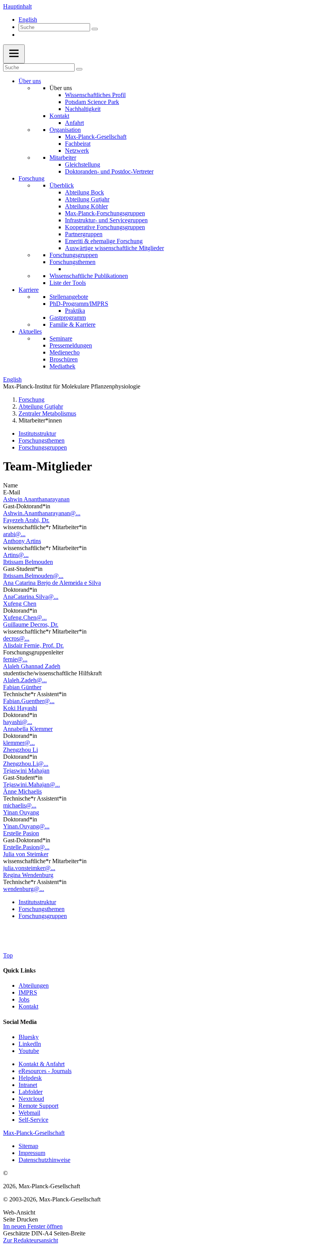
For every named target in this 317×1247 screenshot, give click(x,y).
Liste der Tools (67, 282)
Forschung (31, 178)
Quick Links (19, 970)
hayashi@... (17, 722)
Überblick (61, 185)
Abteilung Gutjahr (87, 199)
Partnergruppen (83, 234)
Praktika (75, 310)
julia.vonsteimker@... (29, 868)
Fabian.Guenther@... (29, 701)
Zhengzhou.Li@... (25, 763)
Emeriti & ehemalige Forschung (104, 241)
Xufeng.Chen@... (25, 617)
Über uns (30, 81)
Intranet (28, 1085)
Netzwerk (77, 150)
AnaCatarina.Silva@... (30, 596)
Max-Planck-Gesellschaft (95, 136)
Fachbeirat (77, 143)
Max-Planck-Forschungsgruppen (105, 213)
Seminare (60, 338)
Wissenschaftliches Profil (95, 95)
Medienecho (64, 352)
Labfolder (31, 1092)
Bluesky (29, 1037)
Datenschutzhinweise (44, 1160)
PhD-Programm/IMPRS (78, 303)
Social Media (20, 1022)
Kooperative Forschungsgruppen (105, 227)
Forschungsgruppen (73, 255)
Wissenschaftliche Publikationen (88, 276)
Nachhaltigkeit (83, 109)
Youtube (29, 1051)
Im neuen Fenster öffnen (33, 1226)
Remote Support (38, 1105)
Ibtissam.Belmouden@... (33, 575)
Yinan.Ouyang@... (26, 826)
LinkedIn (30, 1044)
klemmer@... (19, 742)
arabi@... (14, 534)
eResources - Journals (45, 1071)
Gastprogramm (67, 317)
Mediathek (62, 366)
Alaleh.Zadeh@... (25, 680)
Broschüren (63, 359)
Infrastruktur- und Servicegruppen (106, 220)
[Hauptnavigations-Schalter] (14, 53)
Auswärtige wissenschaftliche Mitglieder (114, 248)
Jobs (24, 999)
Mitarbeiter (62, 157)
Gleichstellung (82, 164)
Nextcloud (31, 1098)
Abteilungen (34, 985)
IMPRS (28, 992)
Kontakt (59, 115)
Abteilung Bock (84, 192)
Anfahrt (74, 122)
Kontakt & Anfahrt (42, 1064)
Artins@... (16, 555)
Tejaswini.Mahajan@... (31, 784)
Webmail (29, 1112)
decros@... (16, 638)
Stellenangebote (68, 296)
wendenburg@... (23, 889)
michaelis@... (19, 805)
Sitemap (28, 1146)
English (28, 19)
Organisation (65, 129)
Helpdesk (30, 1078)
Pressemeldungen (70, 345)
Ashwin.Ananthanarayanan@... (41, 513)
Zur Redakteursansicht (30, 1240)
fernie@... (15, 659)
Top (8, 955)
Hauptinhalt (17, 6)
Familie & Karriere (72, 324)
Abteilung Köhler (86, 206)
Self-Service (33, 1119)
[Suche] (95, 29)
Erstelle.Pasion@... (26, 847)
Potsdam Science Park (92, 102)
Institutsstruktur (37, 433)
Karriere (29, 289)
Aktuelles (30, 331)
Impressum (32, 1153)
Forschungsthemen (72, 262)
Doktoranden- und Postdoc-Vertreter (109, 171)
